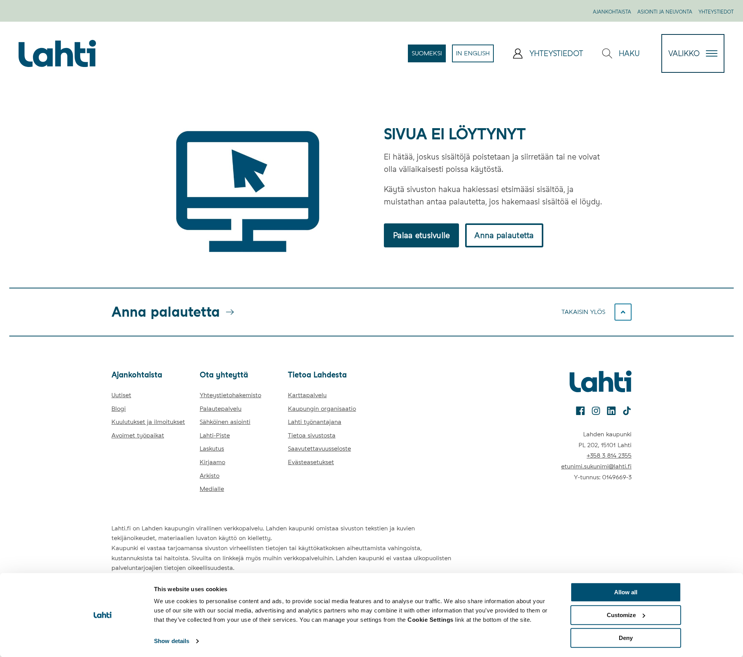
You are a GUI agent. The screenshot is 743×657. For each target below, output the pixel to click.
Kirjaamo (212, 462)
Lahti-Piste (215, 435)
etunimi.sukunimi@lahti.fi (596, 466)
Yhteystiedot (716, 12)
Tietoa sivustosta (312, 435)
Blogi (118, 408)
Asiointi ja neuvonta (664, 12)
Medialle (212, 488)
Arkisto (209, 475)
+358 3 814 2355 (609, 455)
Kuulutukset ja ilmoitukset (148, 421)
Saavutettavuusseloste (319, 448)
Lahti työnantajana (314, 421)
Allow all (625, 592)
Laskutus (212, 448)
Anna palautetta (504, 235)
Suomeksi (429, 56)
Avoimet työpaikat (137, 435)
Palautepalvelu (220, 408)
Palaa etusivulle (421, 235)
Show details (171, 641)
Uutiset (121, 395)
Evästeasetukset (311, 462)
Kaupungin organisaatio (322, 408)
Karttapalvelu (307, 395)
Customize (621, 615)
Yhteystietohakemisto (230, 395)
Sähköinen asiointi (225, 421)
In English (475, 56)
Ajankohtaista (612, 12)
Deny (626, 638)
